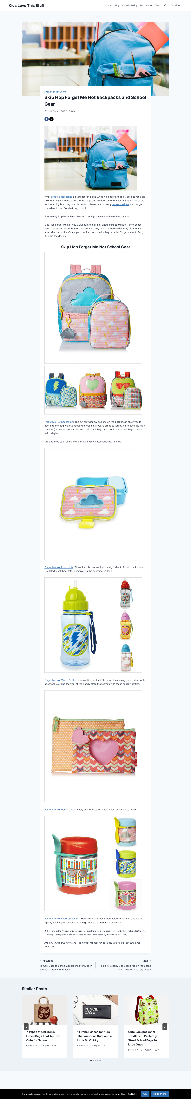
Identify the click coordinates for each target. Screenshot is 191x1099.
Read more (159, 1093)
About (108, 5)
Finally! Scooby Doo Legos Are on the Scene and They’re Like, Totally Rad (126, 965)
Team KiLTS (52, 111)
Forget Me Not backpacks (58, 422)
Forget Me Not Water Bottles (60, 680)
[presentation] (44, 1010)
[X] (51, 119)
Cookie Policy (129, 5)
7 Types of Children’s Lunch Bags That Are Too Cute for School (43, 1036)
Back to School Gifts (55, 92)
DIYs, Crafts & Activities (168, 5)
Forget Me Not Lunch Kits (58, 567)
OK (145, 1093)
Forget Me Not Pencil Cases (60, 809)
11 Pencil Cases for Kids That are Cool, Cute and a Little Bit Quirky (94, 1036)
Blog (117, 5)
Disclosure (146, 5)
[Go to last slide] (26, 1026)
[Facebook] (46, 119)
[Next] (164, 1026)
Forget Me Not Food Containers (62, 918)
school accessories (61, 196)
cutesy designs (120, 204)
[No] (187, 1093)
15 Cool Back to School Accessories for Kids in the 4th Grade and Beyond (66, 965)
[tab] (91, 1060)
